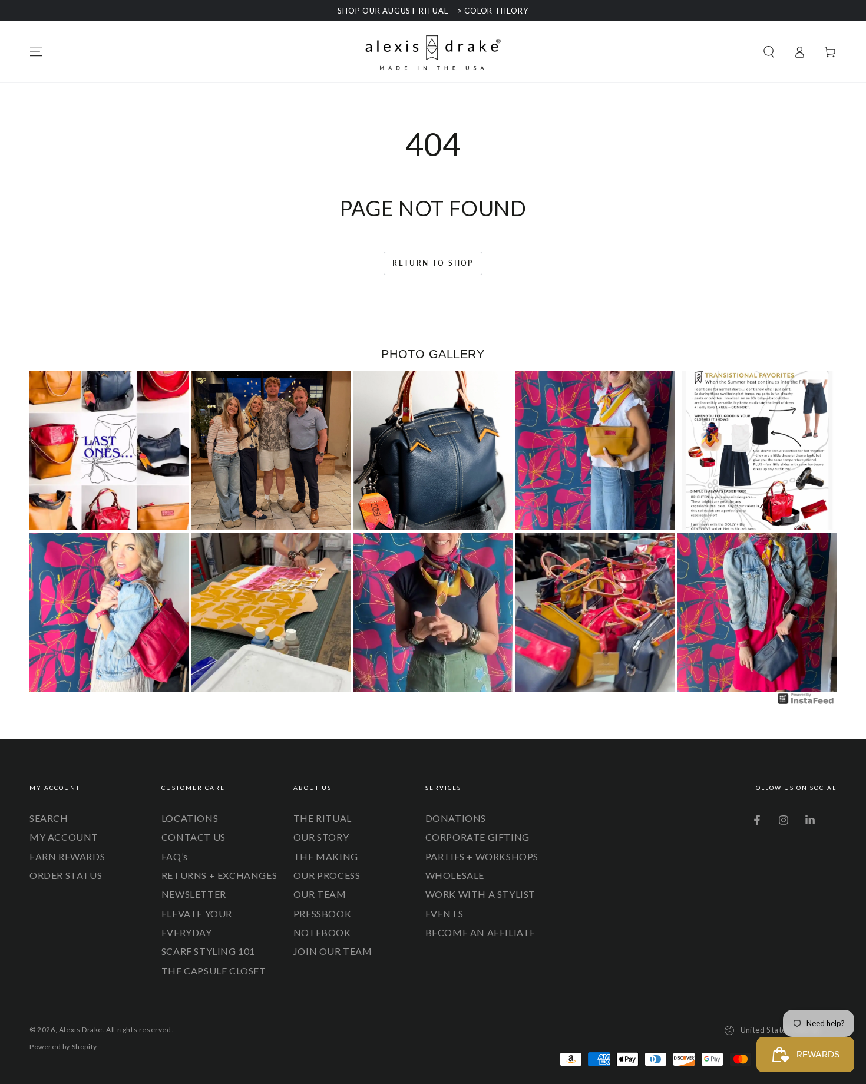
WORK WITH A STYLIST (480, 894)
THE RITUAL (322, 818)
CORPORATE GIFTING (477, 836)
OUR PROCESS (327, 875)
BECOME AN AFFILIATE (480, 932)
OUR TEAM (319, 894)
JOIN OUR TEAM (332, 951)
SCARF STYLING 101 (208, 951)
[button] (768, 52)
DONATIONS (455, 818)
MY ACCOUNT (63, 836)
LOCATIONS (189, 818)
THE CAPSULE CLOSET (213, 970)
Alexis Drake (81, 1029)
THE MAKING (325, 856)
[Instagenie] (806, 702)
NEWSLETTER (193, 894)
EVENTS (444, 913)
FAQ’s (174, 856)
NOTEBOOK (322, 932)
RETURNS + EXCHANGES (219, 875)
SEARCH (48, 818)
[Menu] (36, 52)
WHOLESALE (454, 875)
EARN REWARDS (67, 856)
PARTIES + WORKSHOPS (481, 856)
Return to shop (433, 263)
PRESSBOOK (322, 913)
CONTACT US (193, 836)
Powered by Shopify (63, 1046)
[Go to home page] (433, 51)
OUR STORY (321, 836)
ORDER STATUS (65, 875)
